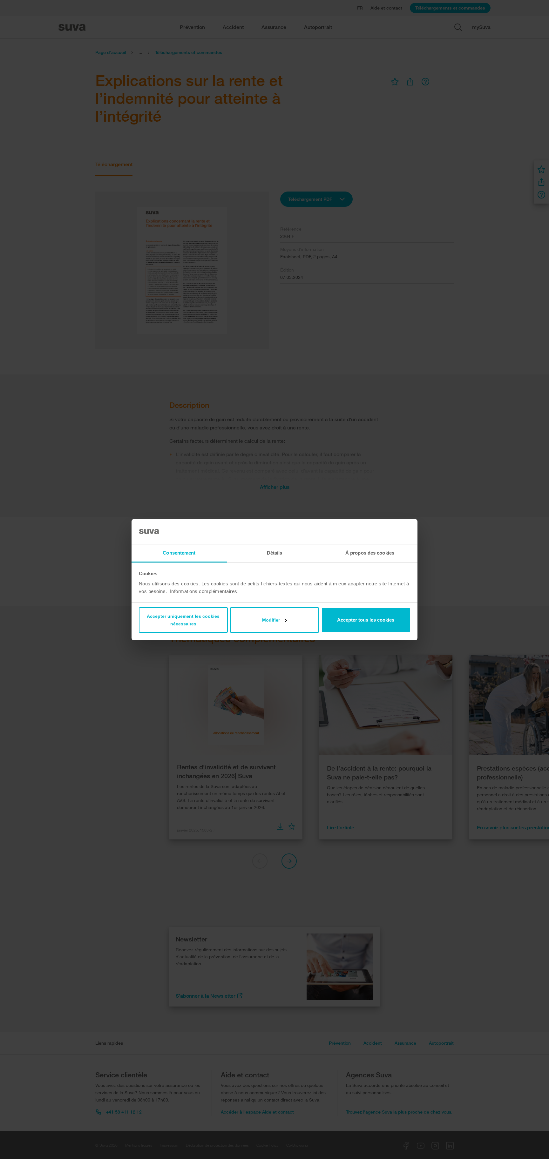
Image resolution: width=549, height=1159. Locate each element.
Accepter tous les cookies (365, 620)
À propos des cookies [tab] (369, 553)
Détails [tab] (274, 553)
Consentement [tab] (179, 553)
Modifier (271, 620)
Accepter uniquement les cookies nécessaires (183, 620)
